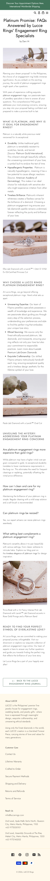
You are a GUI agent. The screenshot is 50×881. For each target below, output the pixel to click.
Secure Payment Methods (17, 776)
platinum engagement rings (15, 95)
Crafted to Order (13, 768)
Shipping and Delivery (15, 783)
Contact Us (10, 754)
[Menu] (47, 12)
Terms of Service (13, 798)
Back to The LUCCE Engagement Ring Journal (25, 682)
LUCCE (27, 872)
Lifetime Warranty (13, 761)
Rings (32, 872)
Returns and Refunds (15, 791)
